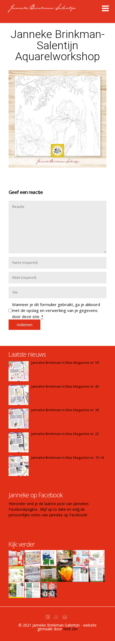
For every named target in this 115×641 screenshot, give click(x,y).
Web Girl (70, 628)
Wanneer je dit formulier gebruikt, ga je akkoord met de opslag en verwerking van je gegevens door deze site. (56, 310)
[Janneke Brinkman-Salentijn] (53, 10)
